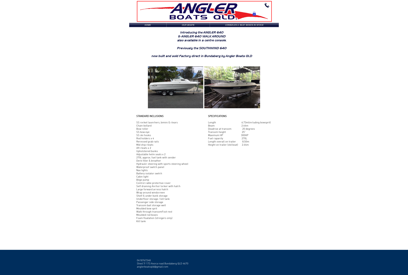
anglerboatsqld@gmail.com (152, 267)
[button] (254, 13)
